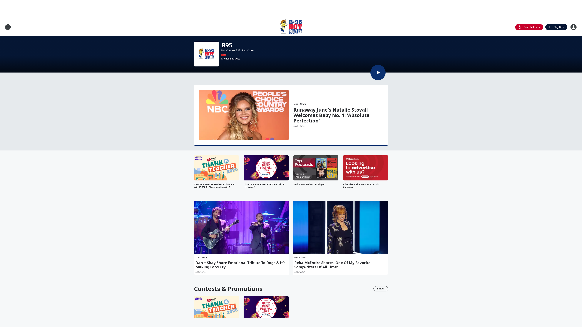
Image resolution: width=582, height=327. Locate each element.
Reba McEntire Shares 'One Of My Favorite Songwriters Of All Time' (332, 265)
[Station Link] (291, 27)
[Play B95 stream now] (206, 54)
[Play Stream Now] (378, 72)
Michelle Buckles (230, 58)
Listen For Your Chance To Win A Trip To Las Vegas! (264, 185)
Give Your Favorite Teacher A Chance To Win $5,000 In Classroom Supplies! (214, 185)
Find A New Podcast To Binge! (308, 184)
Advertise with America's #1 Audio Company (361, 185)
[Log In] (573, 27)
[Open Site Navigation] (8, 27)
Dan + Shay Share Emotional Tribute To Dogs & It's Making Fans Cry (240, 265)
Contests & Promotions (228, 288)
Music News (299, 103)
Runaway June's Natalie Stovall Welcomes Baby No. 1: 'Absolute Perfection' (331, 115)
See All (380, 288)
